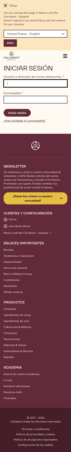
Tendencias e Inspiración (19, 255)
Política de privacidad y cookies (35, 434)
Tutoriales (10, 398)
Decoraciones (12, 339)
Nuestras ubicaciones (17, 386)
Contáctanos (11, 280)
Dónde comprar (13, 292)
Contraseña (13, 93)
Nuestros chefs (13, 392)
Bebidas (9, 357)
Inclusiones (10, 333)
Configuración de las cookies (35, 445)
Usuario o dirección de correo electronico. (34, 76)
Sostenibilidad (12, 261)
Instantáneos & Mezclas (18, 351)
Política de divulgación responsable (35, 439)
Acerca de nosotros (15, 268)
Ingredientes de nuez (16, 321)
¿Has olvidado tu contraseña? (24, 120)
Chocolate (10, 309)
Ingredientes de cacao (17, 315)
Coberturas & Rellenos (17, 327)
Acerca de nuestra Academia (22, 374)
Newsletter (10, 286)
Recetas (8, 249)
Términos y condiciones (35, 429)
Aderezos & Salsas (15, 345)
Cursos (8, 380)
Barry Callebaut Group (18, 274)
